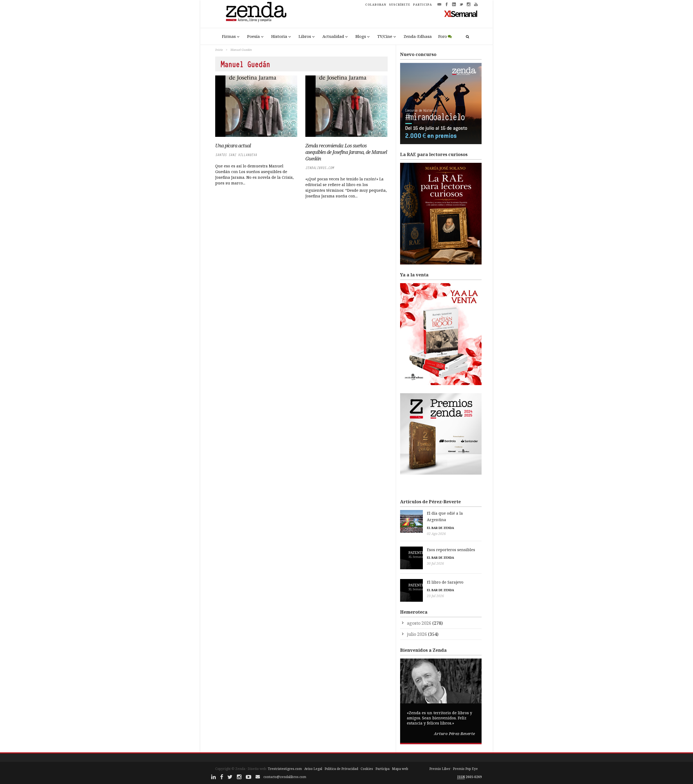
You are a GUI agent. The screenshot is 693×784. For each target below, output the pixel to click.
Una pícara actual (233, 145)
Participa (382, 768)
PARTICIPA (422, 4)
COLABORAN (375, 4)
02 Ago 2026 (436, 533)
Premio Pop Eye (465, 768)
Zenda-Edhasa (418, 36)
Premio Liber (439, 768)
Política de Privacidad (341, 768)
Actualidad (333, 36)
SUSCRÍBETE (399, 4)
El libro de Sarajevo (445, 582)
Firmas (229, 36)
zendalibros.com (319, 168)
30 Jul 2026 (435, 563)
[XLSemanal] (461, 13)
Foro (442, 36)
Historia (279, 36)
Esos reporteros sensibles (451, 549)
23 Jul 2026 (435, 596)
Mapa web (400, 768)
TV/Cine (384, 36)
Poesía (253, 36)
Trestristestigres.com (285, 768)
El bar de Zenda (440, 528)
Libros (305, 36)
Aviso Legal (313, 768)
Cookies (367, 768)
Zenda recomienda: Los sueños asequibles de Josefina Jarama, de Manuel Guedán (346, 152)
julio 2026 (417, 634)
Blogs (360, 36)
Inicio (219, 50)
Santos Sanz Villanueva (236, 155)
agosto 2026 (419, 623)
